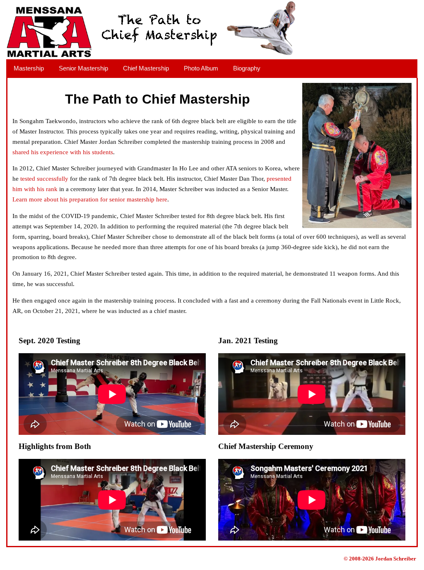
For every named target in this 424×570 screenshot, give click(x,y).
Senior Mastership (83, 68)
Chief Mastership (146, 68)
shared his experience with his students (62, 152)
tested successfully (44, 178)
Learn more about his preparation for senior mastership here (89, 199)
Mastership (29, 68)
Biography (246, 68)
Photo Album (201, 68)
